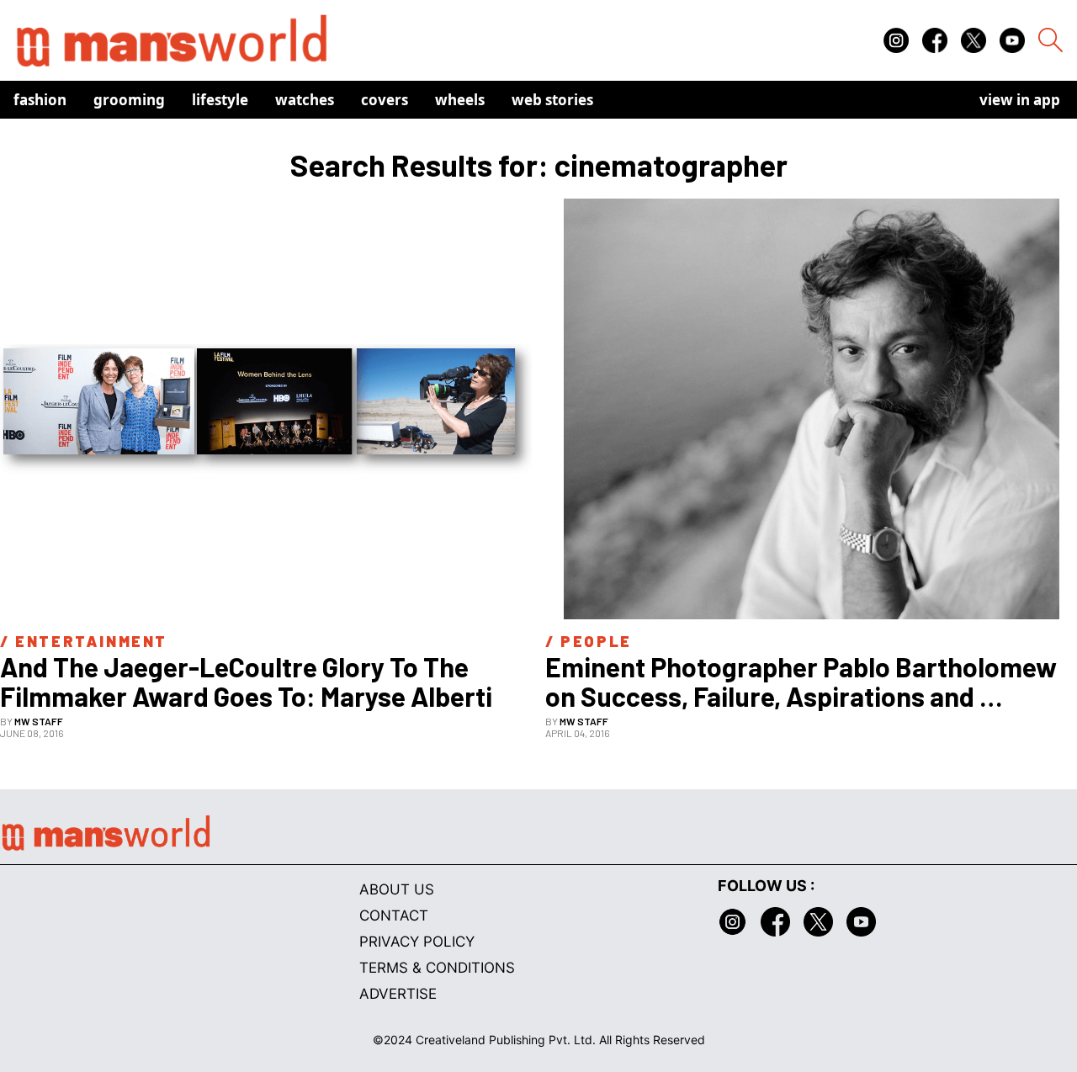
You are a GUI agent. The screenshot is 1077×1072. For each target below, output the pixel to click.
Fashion (39, 99)
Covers (384, 99)
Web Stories (552, 99)
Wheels (460, 99)
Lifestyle (220, 99)
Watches (304, 99)
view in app (1019, 99)
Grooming (129, 99)
